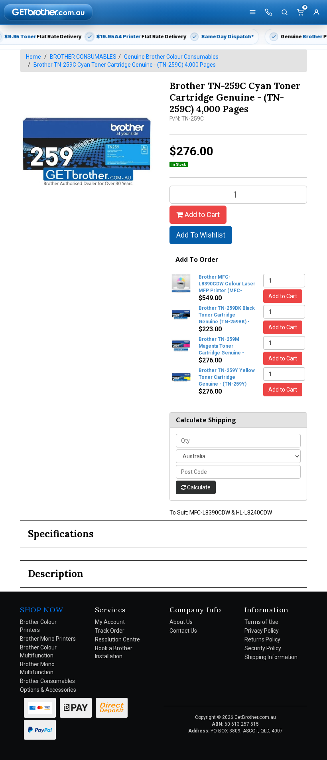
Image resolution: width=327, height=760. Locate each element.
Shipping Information (270, 657)
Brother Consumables (47, 681)
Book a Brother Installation (113, 652)
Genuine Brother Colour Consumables (171, 56)
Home (33, 56)
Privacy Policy (261, 630)
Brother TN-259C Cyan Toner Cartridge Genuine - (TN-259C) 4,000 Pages (124, 64)
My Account (110, 622)
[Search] (284, 12)
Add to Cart (201, 214)
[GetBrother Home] (48, 12)
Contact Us (183, 630)
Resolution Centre (117, 639)
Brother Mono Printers (48, 638)
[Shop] (252, 12)
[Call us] (268, 12)
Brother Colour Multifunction (38, 651)
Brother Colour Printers (38, 626)
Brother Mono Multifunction (37, 668)
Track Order (109, 630)
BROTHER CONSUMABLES (83, 56)
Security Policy (262, 648)
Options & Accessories (48, 690)
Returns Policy (262, 639)
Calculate (198, 487)
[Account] (316, 12)
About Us (181, 622)
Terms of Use (261, 622)
